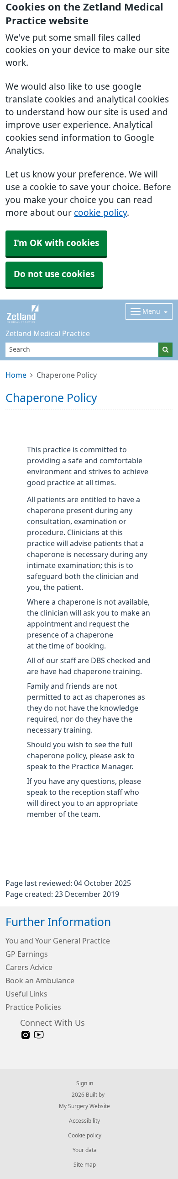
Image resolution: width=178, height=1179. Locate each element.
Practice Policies (33, 1007)
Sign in (84, 1083)
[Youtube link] (38, 1035)
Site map (84, 1165)
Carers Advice (28, 967)
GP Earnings (26, 954)
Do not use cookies (54, 274)
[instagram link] (25, 1035)
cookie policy (100, 213)
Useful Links (26, 993)
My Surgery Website (84, 1106)
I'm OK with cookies (56, 243)
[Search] (165, 350)
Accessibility (84, 1121)
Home (15, 375)
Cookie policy (84, 1135)
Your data (85, 1150)
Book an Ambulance (39, 980)
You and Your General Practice (57, 940)
